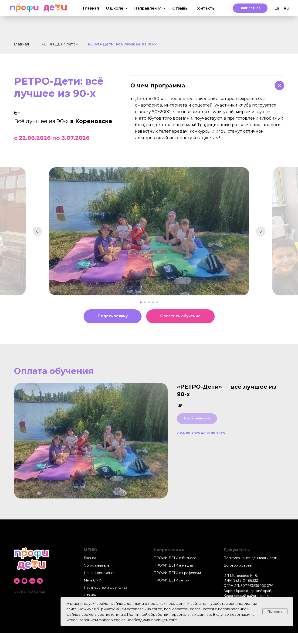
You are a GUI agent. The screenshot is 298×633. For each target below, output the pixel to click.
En (276, 8)
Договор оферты (238, 565)
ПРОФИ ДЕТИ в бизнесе (175, 558)
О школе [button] (115, 8)
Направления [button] (148, 8)
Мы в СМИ (93, 580)
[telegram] (40, 581)
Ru (286, 8)
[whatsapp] (24, 581)
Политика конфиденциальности (250, 558)
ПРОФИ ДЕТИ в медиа (173, 565)
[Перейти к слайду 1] (141, 302)
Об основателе (96, 565)
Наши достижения (99, 573)
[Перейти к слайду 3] (149, 302)
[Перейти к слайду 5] (157, 302)
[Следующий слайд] (260, 231)
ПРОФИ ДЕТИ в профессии (177, 573)
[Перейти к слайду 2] (145, 302)
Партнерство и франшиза (105, 587)
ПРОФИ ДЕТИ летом (58, 44)
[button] (250, 8)
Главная (91, 8)
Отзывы (180, 8)
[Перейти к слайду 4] (153, 302)
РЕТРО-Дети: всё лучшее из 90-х (122, 44)
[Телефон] (17, 581)
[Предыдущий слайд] (37, 231)
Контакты (205, 8)
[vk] (32, 581)
